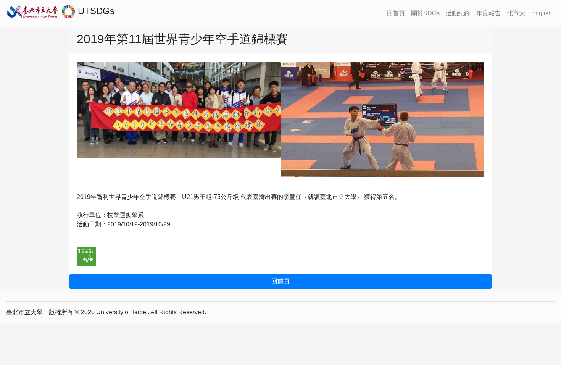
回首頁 (396, 13)
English (541, 13)
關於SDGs (425, 13)
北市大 (516, 13)
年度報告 (488, 13)
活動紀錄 (458, 13)
